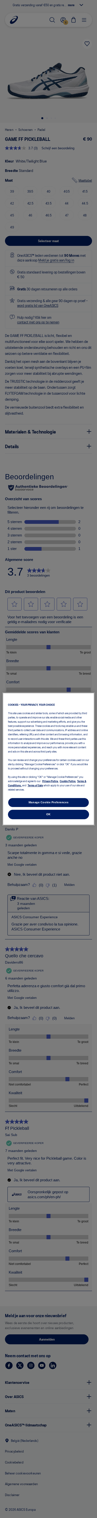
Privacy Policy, (50, 781)
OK (48, 814)
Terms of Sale (35, 785)
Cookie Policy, (68, 781)
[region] (48, 759)
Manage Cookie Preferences (48, 802)
